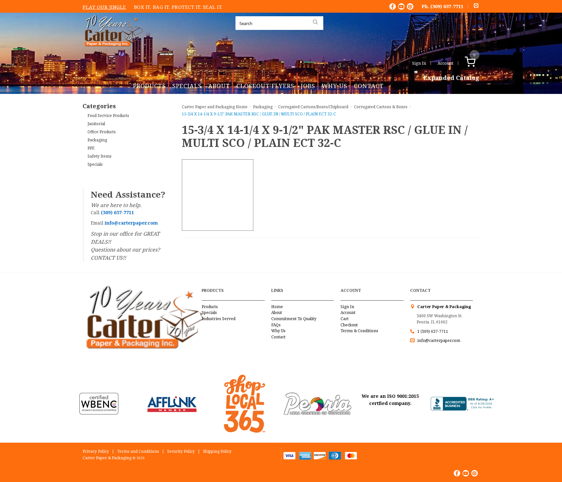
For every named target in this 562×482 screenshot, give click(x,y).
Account (445, 63)
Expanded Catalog (451, 78)
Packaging (97, 140)
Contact (369, 86)
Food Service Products (108, 115)
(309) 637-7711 (446, 6)
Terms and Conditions (138, 451)
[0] (477, 63)
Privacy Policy (96, 451)
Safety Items (99, 156)
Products (149, 86)
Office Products (101, 132)
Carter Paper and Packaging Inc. (112, 51)
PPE (91, 148)
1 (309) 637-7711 (432, 331)
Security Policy (181, 451)
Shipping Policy (217, 451)
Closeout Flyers (265, 86)
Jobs (308, 86)
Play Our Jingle (104, 7)
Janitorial (96, 123)
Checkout (349, 325)
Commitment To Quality (293, 318)
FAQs (276, 325)
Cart (345, 318)
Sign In (419, 63)
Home (277, 306)
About (219, 86)
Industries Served (218, 318)
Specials (187, 86)
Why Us (334, 86)
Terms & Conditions (359, 330)
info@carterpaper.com (438, 340)
